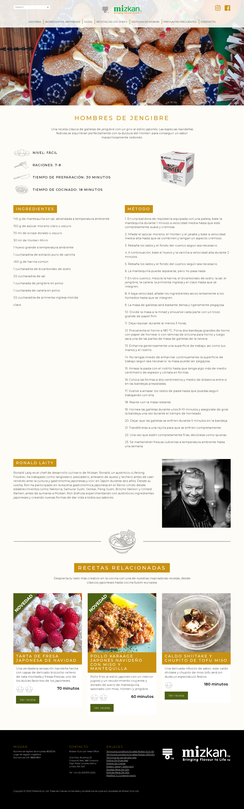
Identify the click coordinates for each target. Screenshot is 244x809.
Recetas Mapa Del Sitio (117, 769)
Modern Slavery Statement (120, 766)
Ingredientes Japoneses (62, 21)
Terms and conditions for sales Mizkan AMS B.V (130, 754)
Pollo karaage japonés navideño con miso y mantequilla (116, 662)
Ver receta (27, 699)
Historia (35, 21)
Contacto (208, 21)
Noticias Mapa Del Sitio (117, 772)
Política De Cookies (115, 763)
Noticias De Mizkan (145, 21)
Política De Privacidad (117, 760)
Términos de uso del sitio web (121, 757)
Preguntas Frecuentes (180, 21)
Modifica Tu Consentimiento (121, 775)
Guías (88, 21)
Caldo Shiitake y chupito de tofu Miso (196, 658)
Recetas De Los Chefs (111, 21)
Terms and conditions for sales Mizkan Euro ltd (130, 751)
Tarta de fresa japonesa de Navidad (46, 658)
